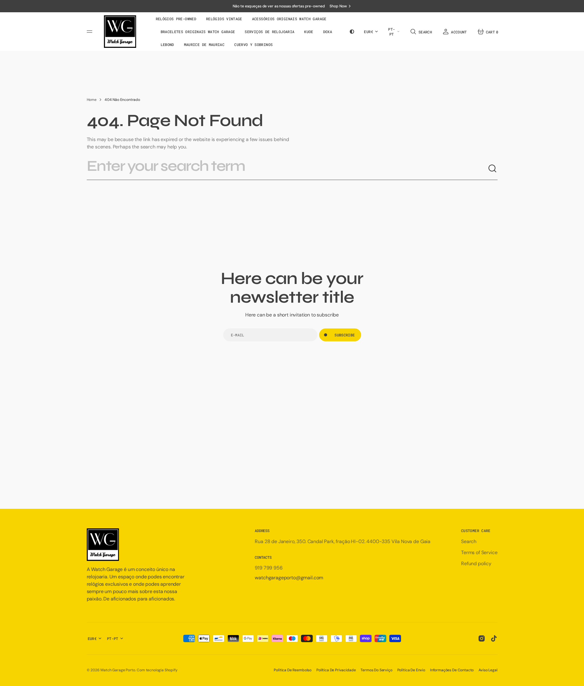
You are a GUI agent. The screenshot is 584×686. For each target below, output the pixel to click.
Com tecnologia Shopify (157, 670)
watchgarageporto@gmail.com (289, 577)
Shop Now (338, 6)
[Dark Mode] (352, 31)
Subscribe (344, 334)
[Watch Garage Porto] (120, 31)
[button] (420, 32)
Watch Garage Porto (117, 670)
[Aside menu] (90, 31)
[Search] (493, 169)
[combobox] (287, 168)
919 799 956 (268, 568)
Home (92, 99)
